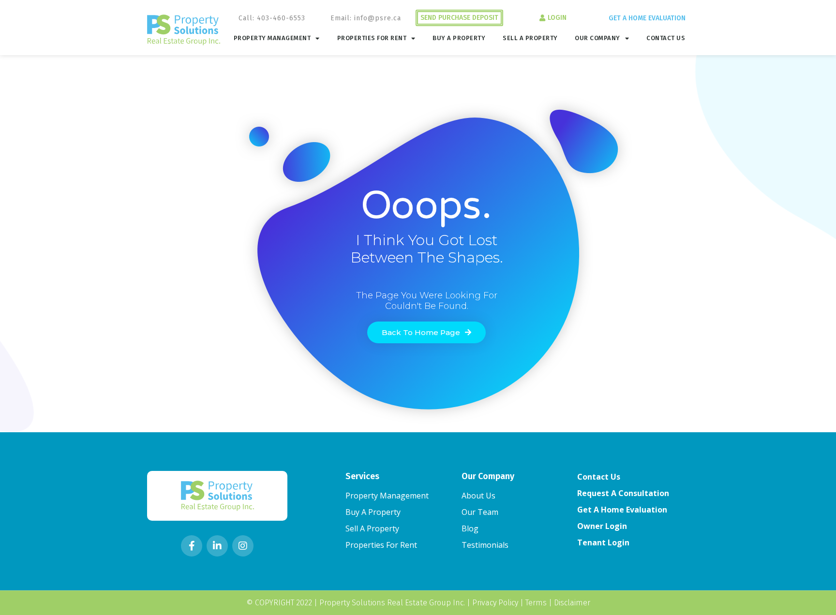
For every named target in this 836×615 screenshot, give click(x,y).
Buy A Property (459, 38)
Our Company (597, 38)
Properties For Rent (372, 38)
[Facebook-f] (191, 545)
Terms (536, 602)
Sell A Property (530, 38)
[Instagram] (243, 545)
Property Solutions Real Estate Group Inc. (392, 602)
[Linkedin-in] (217, 545)
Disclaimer (572, 602)
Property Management (272, 38)
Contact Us (665, 38)
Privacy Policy (495, 602)
